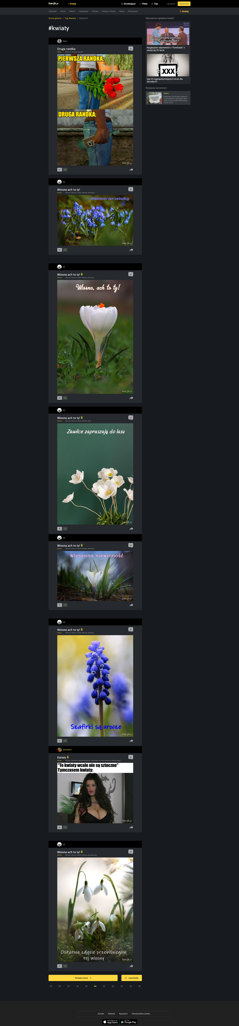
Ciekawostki (83, 11)
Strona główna (55, 18)
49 (139, 986)
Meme (59, 52)
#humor (68, 193)
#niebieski (91, 193)
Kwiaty (62, 757)
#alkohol (68, 52)
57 (68, 986)
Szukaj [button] (185, 11)
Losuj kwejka (134, 978)
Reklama (111, 1014)
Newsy (121, 11)
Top (156, 3)
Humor (63, 11)
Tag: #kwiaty (70, 18)
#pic (89, 421)
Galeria (72, 11)
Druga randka (66, 49)
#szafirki (91, 633)
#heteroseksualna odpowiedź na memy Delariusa (95, 760)
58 (60, 986)
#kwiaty (80, 52)
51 (122, 986)
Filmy (145, 3)
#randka (74, 52)
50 (131, 986)
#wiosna (74, 193)
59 (51, 986)
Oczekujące (130, 3)
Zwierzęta (53, 11)
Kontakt (101, 1014)
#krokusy (91, 277)
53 (104, 986)
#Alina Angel (116, 760)
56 (77, 986)
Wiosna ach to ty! (68, 189)
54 (95, 986)
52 (113, 986)
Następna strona (81, 978)
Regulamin (123, 1014)
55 (86, 986)
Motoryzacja (133, 11)
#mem (80, 193)
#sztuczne (74, 760)
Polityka (95, 11)
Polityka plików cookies (141, 1014)
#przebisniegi (92, 855)
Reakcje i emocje (109, 11)
